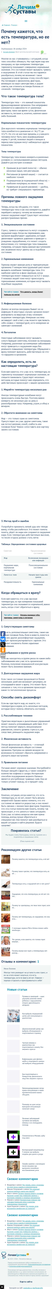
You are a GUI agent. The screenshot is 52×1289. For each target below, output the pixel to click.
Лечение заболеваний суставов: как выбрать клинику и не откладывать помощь (32, 1121)
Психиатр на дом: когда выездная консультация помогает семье (31, 1106)
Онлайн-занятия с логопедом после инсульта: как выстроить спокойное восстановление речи (33, 1167)
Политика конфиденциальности (20, 1266)
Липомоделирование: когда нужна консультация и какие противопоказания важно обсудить (33, 1091)
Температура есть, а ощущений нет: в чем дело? (31, 884)
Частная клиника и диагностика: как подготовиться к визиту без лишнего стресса (32, 1046)
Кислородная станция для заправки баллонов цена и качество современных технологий (23, 1202)
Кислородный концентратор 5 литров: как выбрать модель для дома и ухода (33, 1152)
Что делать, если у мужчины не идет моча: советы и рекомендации (25, 1186)
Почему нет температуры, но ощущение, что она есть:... (31, 918)
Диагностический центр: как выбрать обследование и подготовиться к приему (33, 1031)
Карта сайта (26, 1281)
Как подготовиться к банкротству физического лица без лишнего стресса (32, 1076)
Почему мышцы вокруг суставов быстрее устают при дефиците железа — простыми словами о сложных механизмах (25, 1195)
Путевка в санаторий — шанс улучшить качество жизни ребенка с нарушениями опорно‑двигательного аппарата (33, 1000)
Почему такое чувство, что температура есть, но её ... (30, 872)
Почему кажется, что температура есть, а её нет (30, 859)
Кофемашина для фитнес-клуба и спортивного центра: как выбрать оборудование (33, 1061)
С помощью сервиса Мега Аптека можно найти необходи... (30, 929)
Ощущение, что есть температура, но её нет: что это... (30, 895)
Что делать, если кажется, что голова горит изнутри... (28, 940)
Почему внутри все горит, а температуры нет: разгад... (29, 952)
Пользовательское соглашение (39, 1264)
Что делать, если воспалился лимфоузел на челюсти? (22, 1207)
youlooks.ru (27, 1288)
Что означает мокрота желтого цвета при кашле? (23, 1190)
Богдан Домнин (9, 52)
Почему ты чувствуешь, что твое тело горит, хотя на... (31, 906)
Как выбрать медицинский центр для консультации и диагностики (32, 1016)
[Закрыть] (2, 1287)
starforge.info (37, 1288)
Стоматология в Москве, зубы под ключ (33, 1137)
